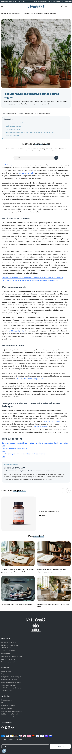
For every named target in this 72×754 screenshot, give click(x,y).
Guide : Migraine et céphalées (11, 682)
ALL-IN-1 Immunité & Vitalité (49, 511)
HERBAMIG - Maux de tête (10, 645)
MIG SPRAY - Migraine (8, 642)
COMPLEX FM (5, 653)
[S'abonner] (56, 158)
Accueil (3, 13)
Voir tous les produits (8, 662)
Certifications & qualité (9, 679)
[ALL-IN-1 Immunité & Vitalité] (18, 514)
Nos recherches (6, 674)
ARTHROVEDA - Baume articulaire (12, 656)
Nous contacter (6, 700)
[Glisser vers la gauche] (63, 490)
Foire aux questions (12, 136)
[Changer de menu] (2, 6)
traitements (9, 165)
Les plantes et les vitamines (15, 123)
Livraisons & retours (8, 706)
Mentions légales (7, 708)
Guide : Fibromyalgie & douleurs (11, 688)
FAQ (2, 703)
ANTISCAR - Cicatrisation (9, 648)
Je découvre (7, 278)
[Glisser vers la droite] (68, 490)
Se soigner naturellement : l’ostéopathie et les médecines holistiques (30, 132)
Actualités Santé (14, 13)
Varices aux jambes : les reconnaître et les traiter (16, 604)
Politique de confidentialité (10, 714)
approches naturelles (26, 173)
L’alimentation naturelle (14, 126)
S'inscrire (60, 746)
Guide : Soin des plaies (8, 685)
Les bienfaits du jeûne (13, 129)
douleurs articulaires (40, 427)
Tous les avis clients (8, 717)
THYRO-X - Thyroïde (8, 651)
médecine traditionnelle (51, 421)
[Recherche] (62, 6)
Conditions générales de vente (11, 711)
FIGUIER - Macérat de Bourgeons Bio (29, 379)
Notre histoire (6, 671)
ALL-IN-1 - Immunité (8, 659)
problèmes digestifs (16, 331)
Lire (35, 444)
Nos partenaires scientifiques (11, 677)
